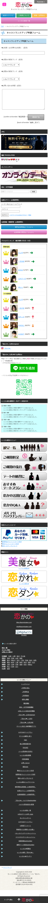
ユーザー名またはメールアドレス (11, 204)
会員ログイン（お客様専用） (26, 790)
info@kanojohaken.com (23, 626)
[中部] (4, 662)
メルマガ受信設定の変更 (26, 804)
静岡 (21, 662)
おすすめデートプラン (25, 732)
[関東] (4, 660)
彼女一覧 (4, 648)
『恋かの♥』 (7, 348)
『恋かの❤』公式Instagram (26, 715)
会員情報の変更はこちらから (24, 232)
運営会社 (25, 767)
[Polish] (9, 159)
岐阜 (12, 662)
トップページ (25, 684)
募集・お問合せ (39, 15)
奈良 (25, 664)
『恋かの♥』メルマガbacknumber (25, 800)
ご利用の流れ (25, 688)
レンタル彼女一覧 (25, 810)
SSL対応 (25, 747)
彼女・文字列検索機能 (26, 707)
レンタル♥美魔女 (25, 848)
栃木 (30, 660)
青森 (8, 658)
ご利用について (23, 15)
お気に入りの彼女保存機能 (26, 711)
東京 (8, 660)
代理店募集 (25, 759)
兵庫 (16, 664)
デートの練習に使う (25, 736)
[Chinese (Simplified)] (11, 159)
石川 (33, 662)
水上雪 (20, 253)
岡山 (8, 666)
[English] (2, 159)
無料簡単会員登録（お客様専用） (25, 787)
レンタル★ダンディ (25, 856)
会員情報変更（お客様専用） (26, 794)
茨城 (26, 660)
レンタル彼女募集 (25, 755)
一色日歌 (21, 308)
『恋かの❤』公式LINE (26, 722)
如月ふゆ (21, 317)
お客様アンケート (25, 825)
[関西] (4, 664)
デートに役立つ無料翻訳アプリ (26, 726)
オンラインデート (25, 818)
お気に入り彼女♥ (7, 652)
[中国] (4, 666)
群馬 (35, 660)
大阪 (8, 664)
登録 (29, 215)
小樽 (14, 656)
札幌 (9, 656)
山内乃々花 (22, 279)
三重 (16, 662)
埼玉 (18, 660)
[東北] (4, 658)
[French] (4, 159)
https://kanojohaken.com (24, 622)
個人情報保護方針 (25, 744)
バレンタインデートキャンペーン (25, 833)
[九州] (4, 669)
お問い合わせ (25, 763)
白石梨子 (21, 334)
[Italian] (7, 159)
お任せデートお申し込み (25, 814)
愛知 (8, 662)
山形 (16, 658)
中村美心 (21, 325)
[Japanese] (18, 159)
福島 (21, 658)
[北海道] (4, 656)
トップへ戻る (8, 899)
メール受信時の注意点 (25, 751)
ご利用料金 (25, 692)
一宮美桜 (21, 261)
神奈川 (13, 660)
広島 (12, 666)
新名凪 (20, 270)
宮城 (12, 658)
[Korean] (16, 159)
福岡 (8, 669)
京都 (12, 664)
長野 (29, 662)
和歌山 (30, 664)
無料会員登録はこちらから (24, 227)
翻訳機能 (26, 703)
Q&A (25, 740)
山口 (16, 666)
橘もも (20, 287)
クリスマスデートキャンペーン (25, 837)
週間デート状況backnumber (25, 845)
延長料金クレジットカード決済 (12, 542)
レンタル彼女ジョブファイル (25, 782)
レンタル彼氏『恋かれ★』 (25, 852)
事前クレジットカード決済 (10, 544)
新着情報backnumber (25, 841)
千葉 (22, 660)
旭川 (18, 656)
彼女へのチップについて (9, 546)
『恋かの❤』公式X (26, 718)
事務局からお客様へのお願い (25, 829)
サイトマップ (7, 867)
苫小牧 (23, 656)
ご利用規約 (25, 695)
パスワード (4, 209)
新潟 (25, 662)
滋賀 (21, 664)
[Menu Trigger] (4, 4)
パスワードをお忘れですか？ (18, 215)
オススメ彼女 (6, 650)
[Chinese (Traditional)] (14, 159)
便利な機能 (25, 699)
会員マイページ (8, 15)
